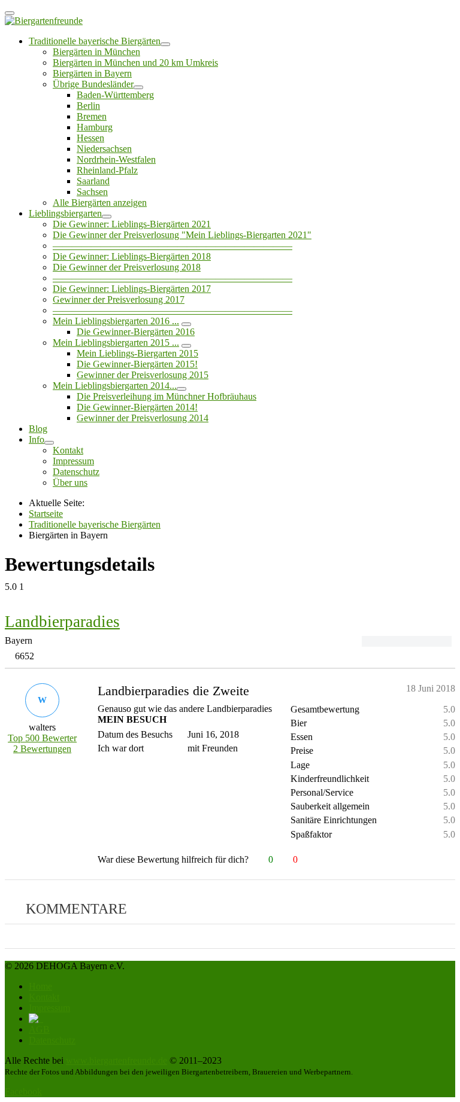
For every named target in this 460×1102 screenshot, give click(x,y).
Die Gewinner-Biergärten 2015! (137, 364)
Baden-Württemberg (115, 95)
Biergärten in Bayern (92, 73)
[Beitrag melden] (450, 859)
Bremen (92, 116)
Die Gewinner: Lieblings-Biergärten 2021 (132, 224)
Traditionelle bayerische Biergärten (95, 41)
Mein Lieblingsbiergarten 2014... (115, 385)
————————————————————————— (172, 246)
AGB (39, 1029)
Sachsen (92, 192)
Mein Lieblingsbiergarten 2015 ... (116, 342)
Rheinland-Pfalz (107, 170)
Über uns (70, 482)
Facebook (23, 1091)
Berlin (88, 106)
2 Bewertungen (42, 749)
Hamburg (95, 127)
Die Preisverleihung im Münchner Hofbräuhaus (166, 396)
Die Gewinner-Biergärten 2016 (136, 332)
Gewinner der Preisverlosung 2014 (142, 418)
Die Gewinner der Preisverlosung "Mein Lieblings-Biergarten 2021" (182, 235)
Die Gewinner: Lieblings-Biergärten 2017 (132, 289)
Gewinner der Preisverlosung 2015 (142, 375)
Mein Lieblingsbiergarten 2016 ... (116, 321)
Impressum (73, 461)
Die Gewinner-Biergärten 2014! (137, 407)
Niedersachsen (104, 149)
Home (40, 986)
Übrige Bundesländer (93, 84)
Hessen (90, 138)
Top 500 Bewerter (42, 738)
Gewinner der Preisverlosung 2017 (118, 299)
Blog (38, 429)
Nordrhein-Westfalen (116, 159)
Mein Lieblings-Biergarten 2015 (137, 353)
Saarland (93, 181)
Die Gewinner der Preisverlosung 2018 (127, 267)
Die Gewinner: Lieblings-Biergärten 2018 (132, 256)
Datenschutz (76, 472)
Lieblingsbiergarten (65, 213)
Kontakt (68, 450)
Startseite (46, 514)
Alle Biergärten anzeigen (100, 202)
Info (36, 439)
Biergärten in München (96, 52)
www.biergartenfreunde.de (116, 1060)
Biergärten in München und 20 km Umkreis (135, 62)
